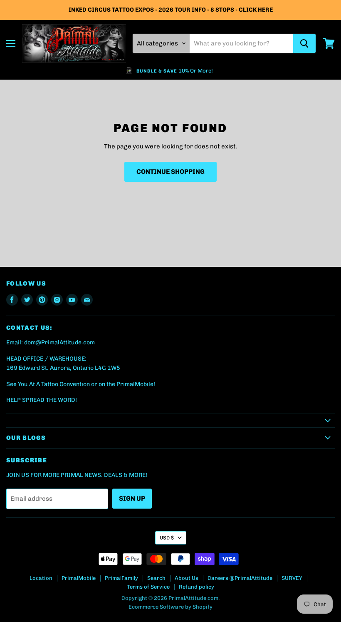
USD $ (167, 538)
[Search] (304, 43)
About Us (186, 578)
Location (41, 578)
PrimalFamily (121, 578)
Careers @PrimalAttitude (240, 578)
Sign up (132, 498)
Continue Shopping (170, 172)
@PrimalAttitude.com (65, 342)
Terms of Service (148, 587)
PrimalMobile (79, 578)
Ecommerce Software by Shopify (170, 607)
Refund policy (196, 587)
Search (156, 578)
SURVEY (292, 578)
